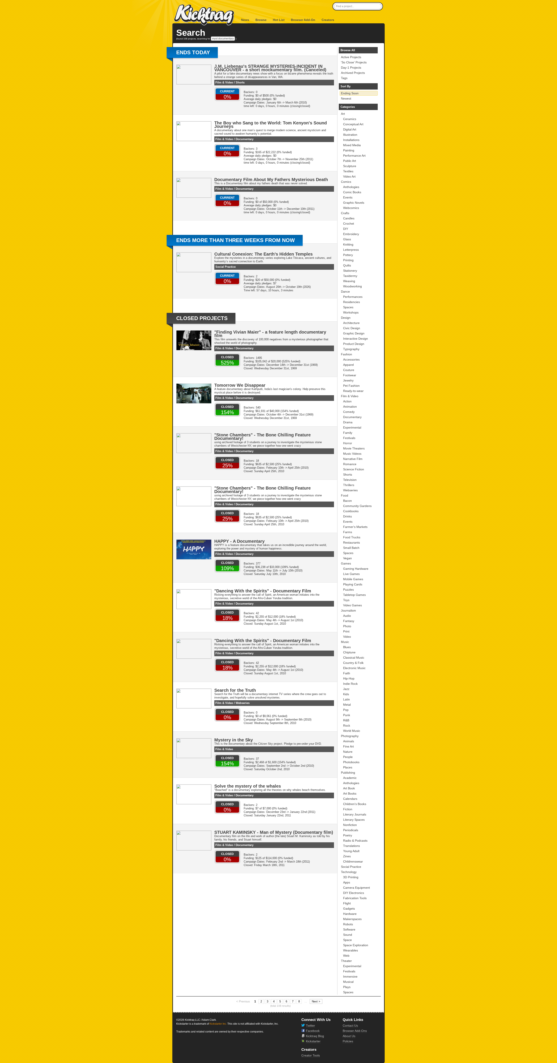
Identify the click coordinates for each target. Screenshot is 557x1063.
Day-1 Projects (351, 67)
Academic (350, 778)
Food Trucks (351, 537)
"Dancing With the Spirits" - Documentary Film (262, 590)
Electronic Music (354, 668)
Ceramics (349, 119)
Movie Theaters (354, 448)
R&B (346, 720)
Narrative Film (352, 459)
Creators (328, 20)
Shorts (240, 82)
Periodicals (350, 830)
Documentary (244, 139)
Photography (350, 736)
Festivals (349, 438)
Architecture (351, 323)
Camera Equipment (356, 887)
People (348, 757)
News (245, 20)
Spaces (348, 307)
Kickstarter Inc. (218, 1023)
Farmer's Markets (355, 527)
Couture (348, 370)
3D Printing (350, 877)
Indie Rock (350, 683)
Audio (347, 615)
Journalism (348, 610)
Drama (347, 422)
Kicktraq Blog (315, 1036)
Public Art (349, 161)
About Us (349, 1036)
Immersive (350, 976)
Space (347, 940)
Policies (348, 1041)
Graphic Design (353, 333)
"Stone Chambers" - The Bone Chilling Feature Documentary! (262, 436)
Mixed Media (352, 145)
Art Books (349, 793)
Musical (348, 981)
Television (350, 479)
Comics (346, 181)
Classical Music (353, 657)
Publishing (348, 772)
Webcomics (351, 208)
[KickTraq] (204, 15)
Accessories (351, 359)
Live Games (351, 574)
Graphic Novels (353, 202)
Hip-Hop (348, 678)
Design (346, 317)
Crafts (345, 213)
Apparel (348, 364)
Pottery (348, 255)
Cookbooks (351, 511)
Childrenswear (353, 861)
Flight (347, 903)
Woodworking (352, 286)
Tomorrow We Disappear (239, 385)
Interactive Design (355, 338)
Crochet (348, 223)
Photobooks (351, 762)
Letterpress (351, 249)
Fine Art (348, 746)
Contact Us (350, 1025)
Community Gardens (357, 506)
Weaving (349, 281)
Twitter (310, 1025)
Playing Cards (352, 584)
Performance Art (354, 155)
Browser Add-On (303, 20)
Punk (346, 715)
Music (345, 642)
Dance (345, 291)
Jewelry (348, 380)
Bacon (347, 500)
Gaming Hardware (355, 568)
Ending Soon (350, 93)
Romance (349, 464)
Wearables (350, 950)
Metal (347, 704)
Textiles (348, 171)
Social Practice (225, 266)
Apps (346, 882)
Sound (347, 934)
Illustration (350, 134)
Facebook (313, 1030)
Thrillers (348, 485)
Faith (346, 673)
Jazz (346, 689)
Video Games (352, 605)
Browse (261, 20)
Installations (351, 140)
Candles (348, 218)
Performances (352, 296)
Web (346, 955)
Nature (347, 751)
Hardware (350, 914)
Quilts (347, 265)
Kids (346, 694)
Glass (347, 239)
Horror (347, 443)
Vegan (347, 558)
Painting (348, 150)
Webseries (243, 703)
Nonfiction (350, 825)
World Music (351, 730)
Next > (316, 1001)
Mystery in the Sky (233, 739)
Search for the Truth (235, 690)
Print (346, 631)
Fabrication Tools (355, 898)
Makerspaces (352, 919)
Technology (349, 872)
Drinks (347, 516)
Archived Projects (353, 73)
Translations (351, 846)
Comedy (349, 412)
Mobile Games (353, 579)
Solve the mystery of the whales (247, 786)
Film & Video (224, 82)
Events (347, 197)
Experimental (352, 427)
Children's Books (354, 804)
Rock (346, 725)
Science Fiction (353, 469)
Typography (351, 349)
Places (347, 767)
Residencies (351, 302)
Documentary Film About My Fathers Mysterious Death (271, 179)
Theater (346, 961)
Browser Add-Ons (355, 1030)
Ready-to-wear (353, 391)
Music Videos (352, 453)
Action (347, 401)
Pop (346, 710)
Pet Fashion (351, 385)
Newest (346, 98)
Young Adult (351, 851)
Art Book (349, 788)
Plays (347, 987)
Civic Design (351, 328)
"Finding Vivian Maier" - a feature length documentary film (270, 334)
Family (347, 432)
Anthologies (351, 187)
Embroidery (351, 234)
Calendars (350, 798)
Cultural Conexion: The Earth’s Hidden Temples (263, 254)
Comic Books (352, 192)
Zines (347, 856)
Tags (344, 78)
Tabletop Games (354, 595)
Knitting (348, 244)
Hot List (279, 20)
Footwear (349, 375)
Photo (347, 626)
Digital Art (349, 129)
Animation (350, 406)
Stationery (350, 270)
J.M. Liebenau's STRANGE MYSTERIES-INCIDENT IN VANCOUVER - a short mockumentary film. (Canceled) (270, 68)
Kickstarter (313, 1041)
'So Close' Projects (354, 62)
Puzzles (348, 589)
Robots (348, 924)
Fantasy (348, 621)
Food (344, 495)
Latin (346, 699)
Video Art (349, 176)
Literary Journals (354, 814)
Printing (348, 260)
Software (349, 929)
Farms (347, 532)
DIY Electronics (353, 893)
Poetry (347, 835)
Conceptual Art (353, 124)
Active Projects (351, 57)
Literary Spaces (354, 819)
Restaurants (351, 542)
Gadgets (349, 908)
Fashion (346, 354)
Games (346, 563)
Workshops (351, 312)
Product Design (353, 344)
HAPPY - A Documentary (239, 541)
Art (343, 113)
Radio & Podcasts (355, 840)
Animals (348, 741)
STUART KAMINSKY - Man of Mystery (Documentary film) (273, 832)
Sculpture (349, 166)
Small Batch (351, 547)
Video (347, 636)
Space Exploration (355, 945)
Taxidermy (350, 276)
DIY (345, 229)
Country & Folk (353, 663)
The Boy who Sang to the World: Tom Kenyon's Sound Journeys (270, 124)
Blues (347, 647)
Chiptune (349, 652)
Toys (346, 600)
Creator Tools (310, 1055)
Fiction (347, 809)
